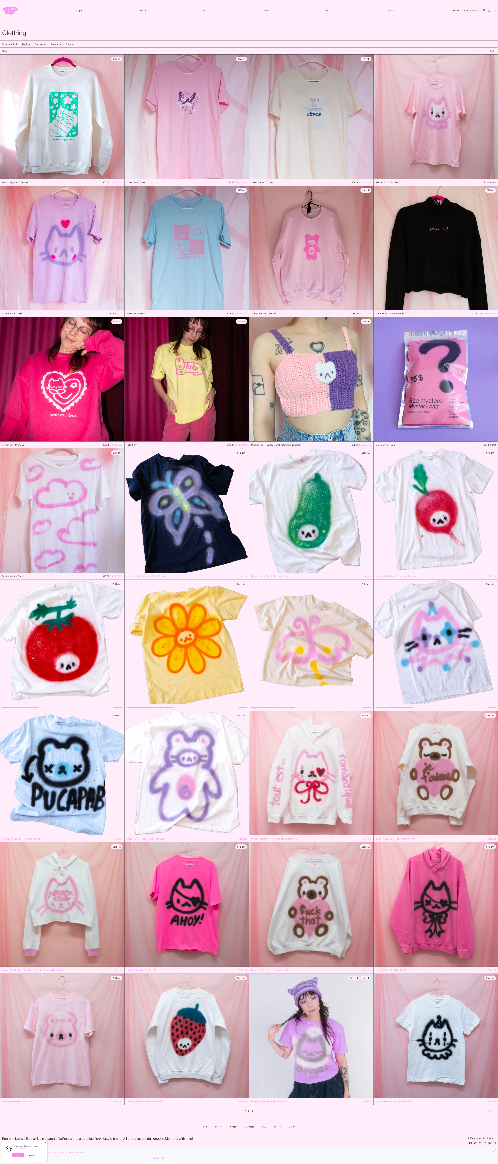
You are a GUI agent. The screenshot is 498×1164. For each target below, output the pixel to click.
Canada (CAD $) (469, 10)
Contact (250, 1126)
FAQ (264, 1126)
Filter (4, 51)
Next (490, 1111)
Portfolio (233, 1126)
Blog (205, 1126)
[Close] (45, 1142)
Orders (292, 1126)
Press (218, 1126)
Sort (492, 51)
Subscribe (158, 1157)
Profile (277, 1126)
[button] (489, 10)
